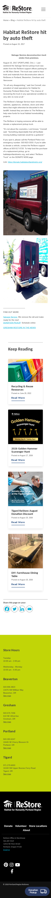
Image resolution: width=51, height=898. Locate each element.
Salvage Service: (10, 317)
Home (6, 20)
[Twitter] (14, 609)
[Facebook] (7, 609)
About (26, 830)
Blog (13, 20)
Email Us (6, 850)
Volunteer (21, 826)
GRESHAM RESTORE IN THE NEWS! (19, 328)
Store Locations (38, 826)
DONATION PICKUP (12, 323)
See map (7, 696)
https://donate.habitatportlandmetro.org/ (25, 162)
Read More (18, 398)
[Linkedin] (21, 609)
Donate (8, 826)
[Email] (29, 609)
